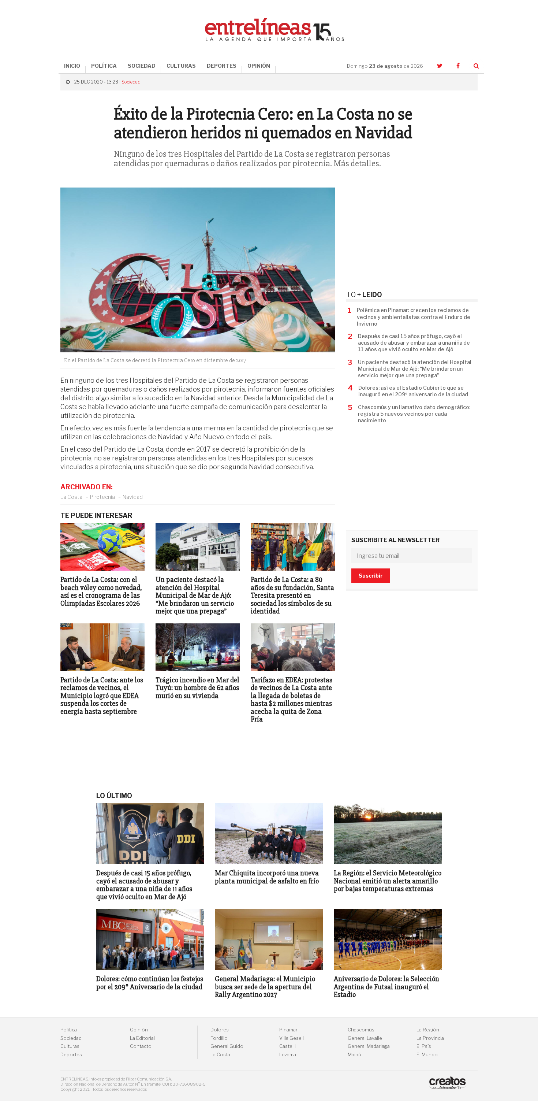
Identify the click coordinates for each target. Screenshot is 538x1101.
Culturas (69, 1046)
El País (423, 1046)
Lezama (287, 1054)
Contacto (141, 1046)
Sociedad (131, 82)
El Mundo (427, 1054)
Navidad (133, 497)
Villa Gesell (291, 1038)
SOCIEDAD (142, 66)
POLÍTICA (104, 66)
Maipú (354, 1054)
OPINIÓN (258, 66)
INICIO (72, 66)
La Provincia (430, 1038)
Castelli (287, 1046)
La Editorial (142, 1038)
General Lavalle (365, 1038)
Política (68, 1030)
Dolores (219, 1030)
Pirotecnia (102, 497)
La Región (427, 1030)
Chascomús (361, 1030)
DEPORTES (221, 66)
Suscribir (371, 575)
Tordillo (219, 1038)
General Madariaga (369, 1046)
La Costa (71, 497)
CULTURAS (181, 66)
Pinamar (288, 1030)
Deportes (71, 1054)
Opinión (139, 1030)
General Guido (226, 1046)
